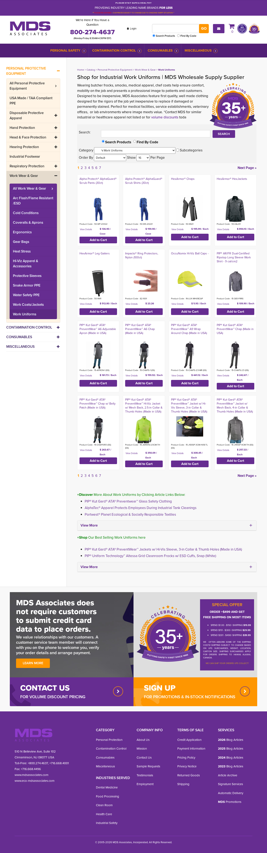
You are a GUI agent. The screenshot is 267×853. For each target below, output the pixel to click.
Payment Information (191, 748)
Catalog (91, 70)
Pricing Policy (186, 757)
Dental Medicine (107, 787)
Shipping (183, 784)
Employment (145, 784)
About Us (143, 739)
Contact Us (144, 757)
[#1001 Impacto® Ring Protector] (144, 281)
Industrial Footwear (25, 156)
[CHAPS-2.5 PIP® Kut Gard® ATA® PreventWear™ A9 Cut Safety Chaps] (235, 355)
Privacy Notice (186, 766)
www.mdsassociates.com (31, 775)
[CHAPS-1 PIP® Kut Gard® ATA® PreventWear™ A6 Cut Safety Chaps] (144, 355)
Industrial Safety (106, 823)
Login (132, 28)
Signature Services (230, 784)
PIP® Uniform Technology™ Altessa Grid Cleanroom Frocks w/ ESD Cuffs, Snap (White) (150, 556)
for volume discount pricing (52, 697)
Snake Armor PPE (26, 285)
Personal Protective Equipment (26, 71)
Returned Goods (188, 775)
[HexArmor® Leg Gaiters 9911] (98, 283)
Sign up (159, 688)
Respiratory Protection (27, 166)
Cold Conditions (26, 213)
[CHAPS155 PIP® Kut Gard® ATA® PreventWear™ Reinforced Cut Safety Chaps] (98, 429)
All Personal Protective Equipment (27, 86)
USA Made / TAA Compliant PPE (31, 100)
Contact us (45, 688)
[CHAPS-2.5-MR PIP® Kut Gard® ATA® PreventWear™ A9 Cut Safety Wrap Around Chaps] (189, 355)
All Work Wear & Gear (29, 188)
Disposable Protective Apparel (27, 115)
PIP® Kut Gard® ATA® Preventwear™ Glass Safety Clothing (128, 501)
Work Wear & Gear (24, 175)
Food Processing (107, 796)
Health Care (104, 814)
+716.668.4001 (59, 763)
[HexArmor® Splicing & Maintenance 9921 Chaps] (189, 208)
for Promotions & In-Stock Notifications (189, 697)
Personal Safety (65, 50)
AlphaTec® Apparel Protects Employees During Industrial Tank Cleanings (140, 507)
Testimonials (145, 775)
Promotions (229, 802)
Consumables (160, 50)
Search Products (165, 36)
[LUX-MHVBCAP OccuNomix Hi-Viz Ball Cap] (189, 279)
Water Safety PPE (26, 295)
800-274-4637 (92, 32)
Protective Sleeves (27, 275)
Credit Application (189, 739)
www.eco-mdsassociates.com (34, 780)
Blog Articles (230, 739)
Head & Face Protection (28, 137)
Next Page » (247, 167)
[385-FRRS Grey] (235, 281)
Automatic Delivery (230, 793)
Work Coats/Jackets (28, 304)
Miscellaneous (198, 50)
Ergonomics (22, 232)
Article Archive (227, 775)
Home (80, 70)
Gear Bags (21, 241)
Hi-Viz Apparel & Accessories (25, 263)
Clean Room (104, 805)
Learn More (33, 663)
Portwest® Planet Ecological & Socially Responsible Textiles (130, 514)
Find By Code (188, 36)
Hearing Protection (24, 147)
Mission (142, 748)
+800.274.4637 (37, 763)
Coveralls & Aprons (28, 222)
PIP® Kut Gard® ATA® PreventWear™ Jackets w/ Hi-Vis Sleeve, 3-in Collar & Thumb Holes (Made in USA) (163, 549)
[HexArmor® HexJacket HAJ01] (235, 208)
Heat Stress (22, 251)
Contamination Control (114, 50)
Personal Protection (109, 739)
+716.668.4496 (31, 769)
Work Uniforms (24, 314)
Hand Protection (22, 127)
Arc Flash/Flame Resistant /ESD (33, 200)
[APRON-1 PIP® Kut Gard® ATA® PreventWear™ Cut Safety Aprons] (98, 355)
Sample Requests (148, 766)
